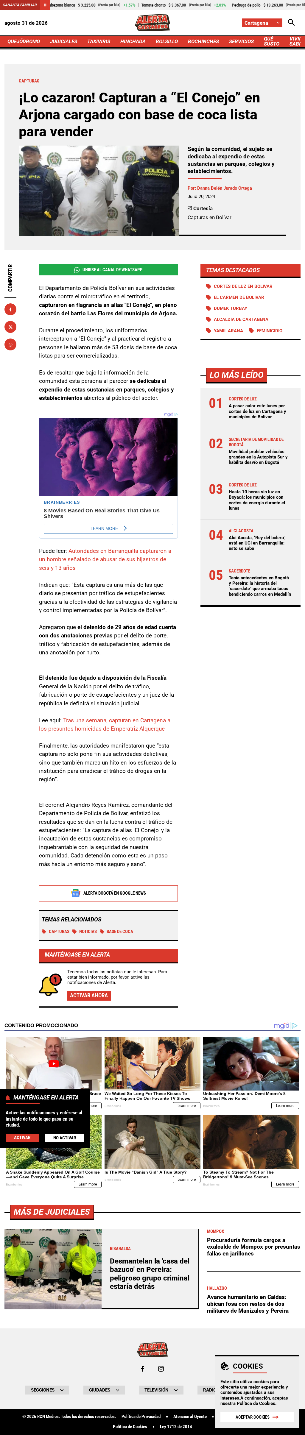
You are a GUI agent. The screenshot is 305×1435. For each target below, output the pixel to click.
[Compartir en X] (10, 327)
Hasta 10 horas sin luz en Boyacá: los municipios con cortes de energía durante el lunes (257, 500)
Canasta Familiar (20, 5)
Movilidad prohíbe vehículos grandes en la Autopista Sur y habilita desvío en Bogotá (258, 457)
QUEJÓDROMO (23, 41)
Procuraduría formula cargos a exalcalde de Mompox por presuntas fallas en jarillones (253, 1247)
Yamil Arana (228, 330)
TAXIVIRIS (98, 41)
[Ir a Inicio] (152, 22)
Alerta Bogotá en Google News (114, 893)
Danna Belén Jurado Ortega (224, 188)
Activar (22, 1137)
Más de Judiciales (52, 1212)
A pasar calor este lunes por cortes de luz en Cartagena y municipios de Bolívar (257, 411)
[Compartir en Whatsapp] (10, 344)
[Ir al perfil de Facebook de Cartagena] (142, 1369)
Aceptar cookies (253, 1417)
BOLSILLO (167, 41)
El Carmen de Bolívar (239, 297)
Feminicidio (269, 330)
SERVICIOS (241, 41)
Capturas (59, 931)
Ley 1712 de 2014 (176, 1427)
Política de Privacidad (141, 1416)
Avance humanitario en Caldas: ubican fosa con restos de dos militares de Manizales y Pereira (248, 1304)
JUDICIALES (63, 41)
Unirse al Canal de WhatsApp (113, 269)
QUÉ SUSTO (271, 41)
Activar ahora (89, 995)
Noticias (88, 931)
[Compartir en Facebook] (10, 309)
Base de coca (120, 931)
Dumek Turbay (230, 308)
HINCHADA (133, 41)
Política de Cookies (256, 1403)
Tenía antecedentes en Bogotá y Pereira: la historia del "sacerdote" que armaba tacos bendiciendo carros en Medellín (260, 586)
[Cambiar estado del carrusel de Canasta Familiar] (45, 5)
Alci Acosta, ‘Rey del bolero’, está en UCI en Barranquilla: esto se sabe (257, 543)
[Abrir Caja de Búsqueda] (291, 22)
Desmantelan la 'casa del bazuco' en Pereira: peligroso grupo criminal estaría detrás (149, 1274)
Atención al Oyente (190, 1416)
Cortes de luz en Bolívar (243, 286)
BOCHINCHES (203, 41)
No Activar (64, 1138)
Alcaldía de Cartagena (241, 319)
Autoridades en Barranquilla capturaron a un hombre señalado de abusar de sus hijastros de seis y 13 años (105, 559)
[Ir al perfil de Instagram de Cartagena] (161, 1369)
